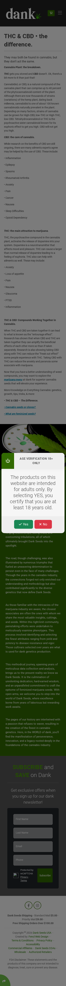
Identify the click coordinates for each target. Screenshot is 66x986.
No (44, 524)
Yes (25, 524)
